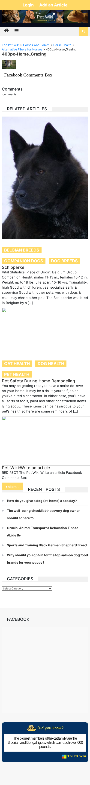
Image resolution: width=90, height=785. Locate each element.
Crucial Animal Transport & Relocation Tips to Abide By (42, 531)
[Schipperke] (45, 178)
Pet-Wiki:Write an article (26, 467)
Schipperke (13, 267)
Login (29, 5)
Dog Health (51, 363)
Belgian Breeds (21, 250)
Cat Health (17, 363)
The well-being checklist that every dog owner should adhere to (43, 514)
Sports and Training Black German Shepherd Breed (47, 545)
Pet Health (16, 374)
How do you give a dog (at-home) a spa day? (42, 501)
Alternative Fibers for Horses (16, 487)
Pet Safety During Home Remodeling (38, 380)
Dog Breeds (64, 260)
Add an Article (53, 5)
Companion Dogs (23, 260)
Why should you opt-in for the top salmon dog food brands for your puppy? (47, 558)
